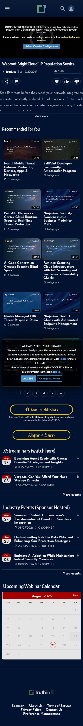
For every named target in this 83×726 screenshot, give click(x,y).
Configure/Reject (49, 378)
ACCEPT (28, 378)
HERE (63, 359)
